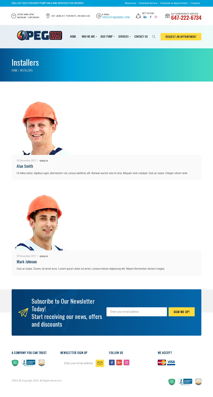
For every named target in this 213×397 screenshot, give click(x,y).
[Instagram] (156, 17)
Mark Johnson (27, 261)
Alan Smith (25, 166)
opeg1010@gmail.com (116, 17)
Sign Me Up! (182, 312)
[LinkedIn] (145, 17)
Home (14, 70)
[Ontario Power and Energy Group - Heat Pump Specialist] (39, 35)
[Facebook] (150, 17)
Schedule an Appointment (174, 3)
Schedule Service (148, 3)
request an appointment (181, 37)
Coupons (195, 3)
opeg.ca (44, 160)
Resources (130, 3)
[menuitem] (73, 36)
